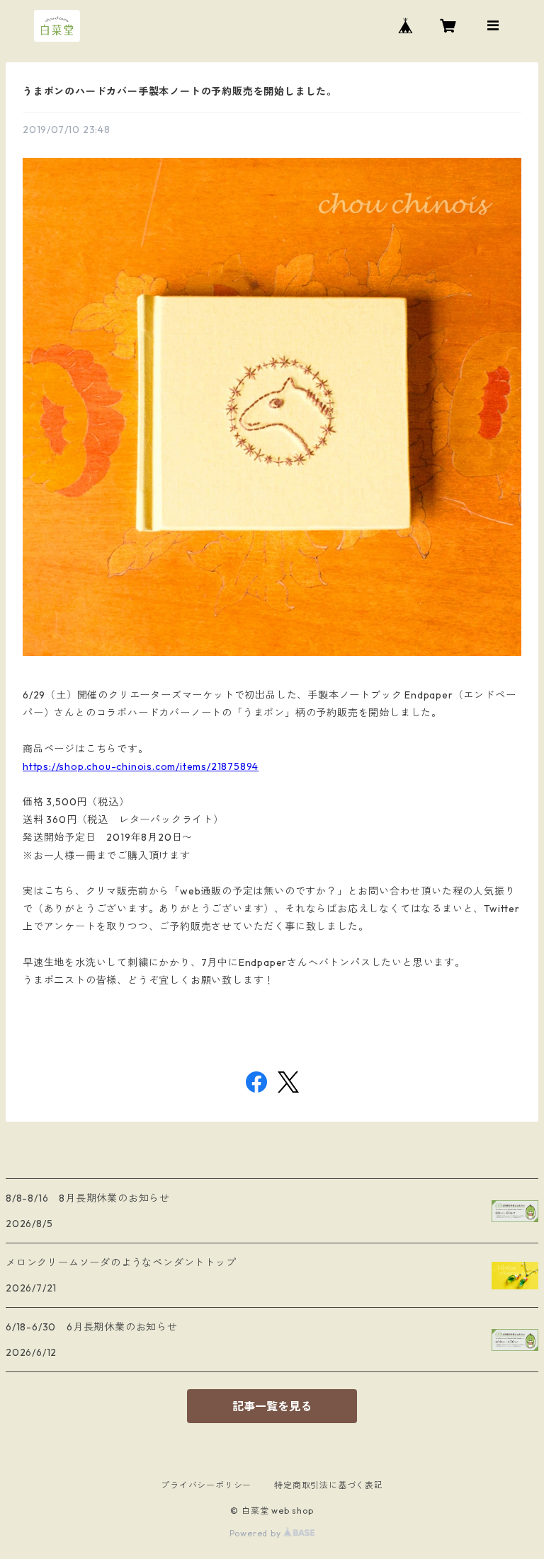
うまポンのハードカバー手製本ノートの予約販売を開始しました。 (180, 91)
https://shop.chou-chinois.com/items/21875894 (141, 766)
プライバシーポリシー (206, 1485)
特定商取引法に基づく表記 (328, 1485)
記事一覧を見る (272, 1406)
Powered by (257, 1533)
